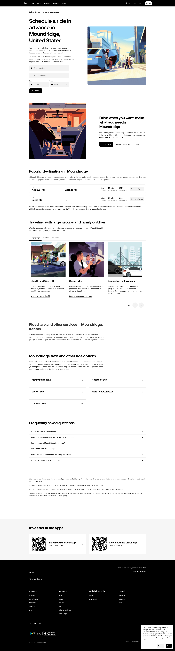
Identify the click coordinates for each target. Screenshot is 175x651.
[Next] (141, 305)
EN (129, 3)
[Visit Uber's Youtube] (35, 623)
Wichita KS (71, 189)
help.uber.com (103, 489)
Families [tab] (46, 238)
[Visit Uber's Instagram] (40, 623)
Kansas (44, 12)
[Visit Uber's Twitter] (45, 623)
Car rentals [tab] (56, 238)
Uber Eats (56, 3)
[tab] (62, 237)
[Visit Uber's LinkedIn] (30, 623)
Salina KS (37, 200)
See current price (137, 189)
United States (34, 12)
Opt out (160, 646)
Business (47, 3)
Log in (141, 3)
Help (134, 3)
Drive (39, 3)
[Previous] (135, 305)
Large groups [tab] (35, 238)
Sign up (148, 3)
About (64, 3)
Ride (33, 3)
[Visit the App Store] (49, 633)
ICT (67, 200)
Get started (106, 144)
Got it (169, 646)
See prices (36, 91)
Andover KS (38, 189)
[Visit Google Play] (36, 634)
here (163, 640)
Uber (25, 3)
